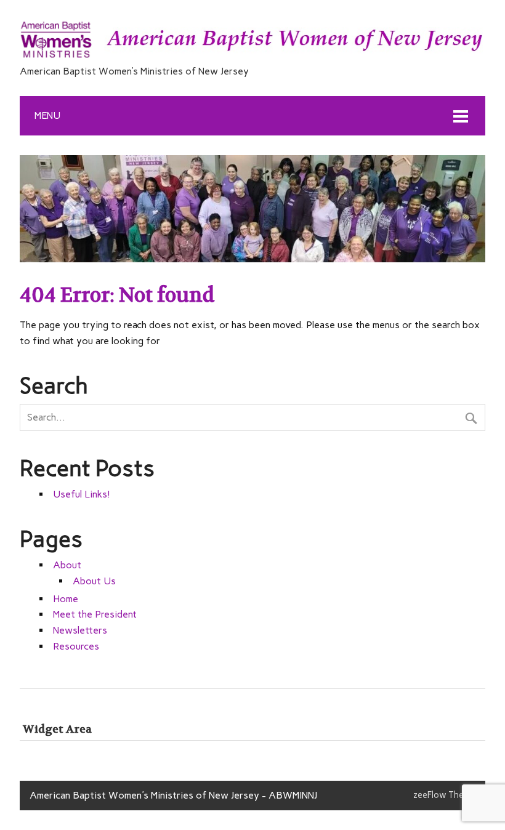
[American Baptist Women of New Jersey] (252, 57)
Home (65, 599)
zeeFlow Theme (444, 794)
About (67, 565)
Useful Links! (81, 494)
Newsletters (80, 630)
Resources (76, 646)
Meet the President (95, 614)
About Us (94, 581)
